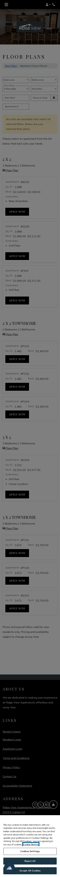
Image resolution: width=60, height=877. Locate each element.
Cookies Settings (30, 851)
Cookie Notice (30, 844)
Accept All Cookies (30, 870)
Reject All (29, 861)
